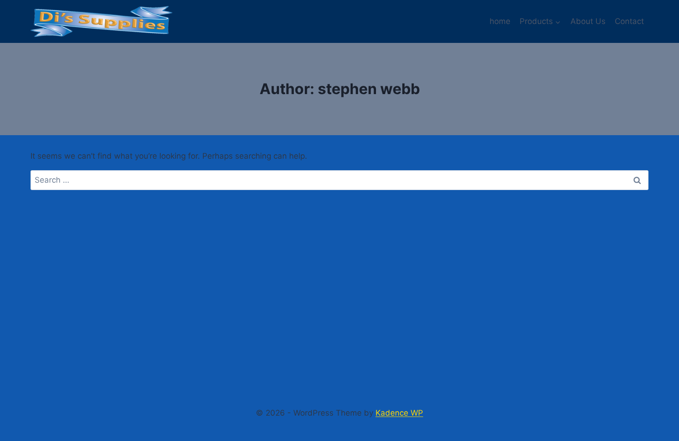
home (500, 21)
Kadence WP (399, 412)
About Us (588, 21)
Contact (629, 21)
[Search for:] (339, 180)
